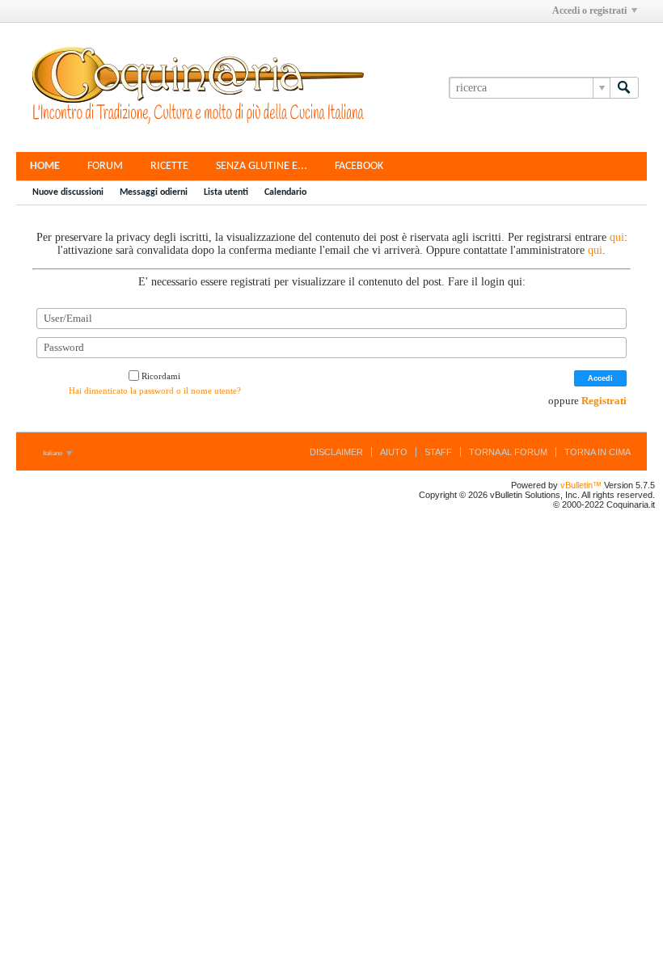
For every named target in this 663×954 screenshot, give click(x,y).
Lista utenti (226, 192)
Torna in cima (597, 452)
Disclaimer (336, 452)
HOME (45, 166)
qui (617, 237)
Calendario (285, 192)
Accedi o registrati (589, 10)
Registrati (604, 401)
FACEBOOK (359, 166)
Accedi (600, 378)
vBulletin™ (581, 485)
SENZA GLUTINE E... (261, 166)
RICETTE (169, 166)
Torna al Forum (508, 452)
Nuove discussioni (67, 192)
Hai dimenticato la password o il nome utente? (155, 390)
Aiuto (394, 452)
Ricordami (160, 376)
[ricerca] (624, 88)
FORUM (105, 166)
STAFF (438, 452)
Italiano (53, 453)
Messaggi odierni (154, 192)
